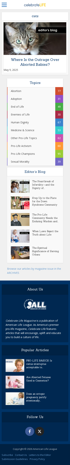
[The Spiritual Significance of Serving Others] (21, 252)
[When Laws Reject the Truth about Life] (21, 236)
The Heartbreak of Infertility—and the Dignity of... (43, 185)
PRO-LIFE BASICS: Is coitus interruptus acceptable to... (39, 364)
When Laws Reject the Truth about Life (45, 233)
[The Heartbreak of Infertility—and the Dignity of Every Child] (21, 186)
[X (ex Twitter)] (39, 431)
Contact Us (21, 455)
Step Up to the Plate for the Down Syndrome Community (44, 201)
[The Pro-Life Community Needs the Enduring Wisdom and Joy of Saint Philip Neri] (21, 219)
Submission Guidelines (15, 459)
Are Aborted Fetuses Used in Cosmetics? (38, 379)
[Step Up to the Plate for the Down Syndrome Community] (21, 202)
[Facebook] (29, 431)
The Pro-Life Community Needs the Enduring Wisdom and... (45, 218)
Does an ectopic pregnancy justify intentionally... (36, 397)
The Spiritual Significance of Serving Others (45, 251)
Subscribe (7, 455)
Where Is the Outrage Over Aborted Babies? (35, 62)
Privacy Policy (37, 459)
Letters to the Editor (40, 455)
